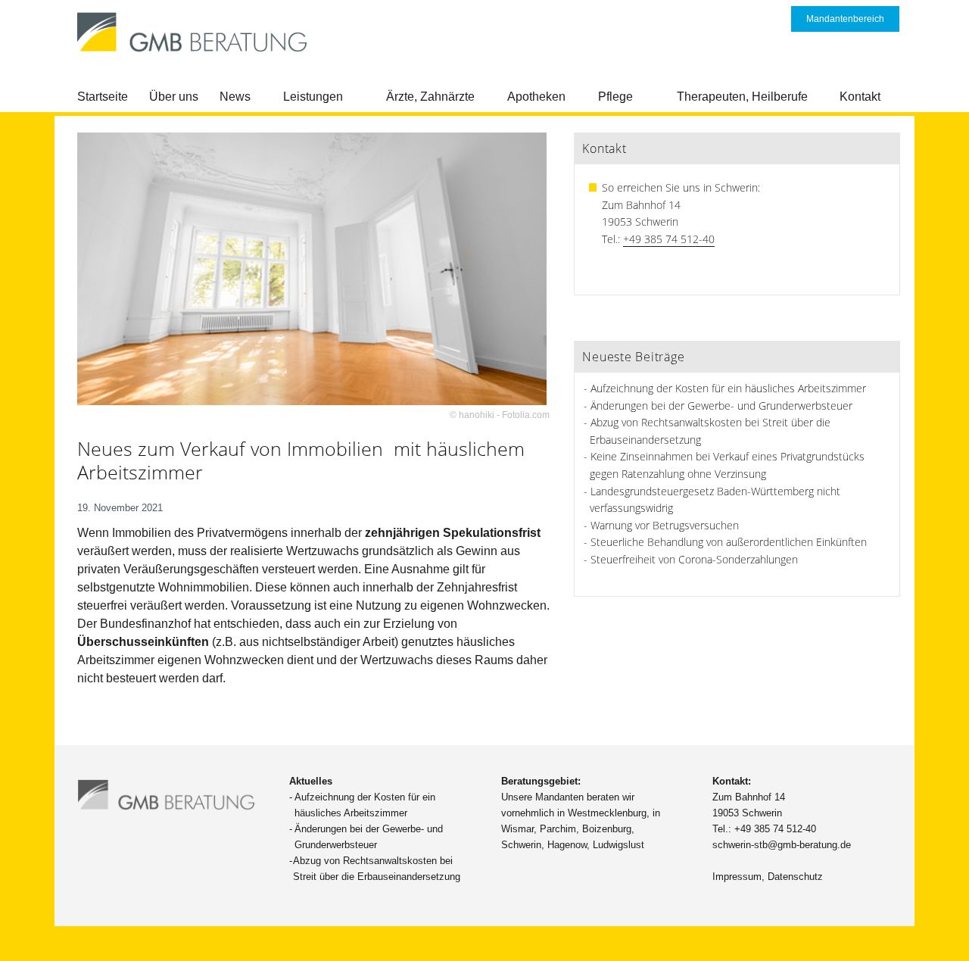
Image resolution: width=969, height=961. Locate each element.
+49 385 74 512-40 (669, 239)
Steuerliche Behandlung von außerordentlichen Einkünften (728, 542)
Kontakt (860, 96)
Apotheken (536, 96)
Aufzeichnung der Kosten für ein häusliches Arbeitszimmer (728, 388)
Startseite (102, 96)
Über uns (173, 96)
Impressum (737, 876)
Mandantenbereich (845, 19)
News (235, 96)
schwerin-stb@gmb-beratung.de (781, 844)
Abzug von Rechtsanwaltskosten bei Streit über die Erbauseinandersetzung (376, 868)
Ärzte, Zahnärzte (430, 96)
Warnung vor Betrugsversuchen (664, 525)
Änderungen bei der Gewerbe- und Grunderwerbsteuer (721, 405)
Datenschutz (795, 876)
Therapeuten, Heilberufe (742, 96)
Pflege (615, 96)
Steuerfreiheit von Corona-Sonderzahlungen (694, 559)
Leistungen (313, 96)
